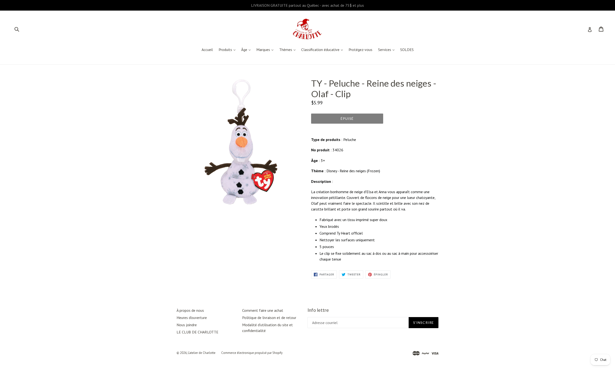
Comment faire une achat (262, 310)
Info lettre (318, 310)
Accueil (207, 49)
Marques (266, 49)
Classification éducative (323, 49)
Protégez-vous (360, 49)
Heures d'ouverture (192, 317)
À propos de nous (190, 310)
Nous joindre (187, 324)
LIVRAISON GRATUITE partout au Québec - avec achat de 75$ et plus (307, 5)
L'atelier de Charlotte (201, 353)
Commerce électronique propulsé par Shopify (252, 353)
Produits (228, 49)
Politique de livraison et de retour (269, 317)
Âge (247, 49)
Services (387, 49)
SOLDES (407, 49)
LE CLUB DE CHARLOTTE (197, 332)
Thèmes (288, 49)
